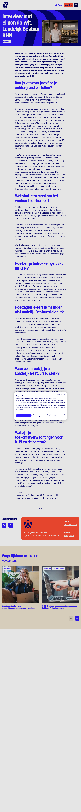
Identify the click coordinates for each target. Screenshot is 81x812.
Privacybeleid (60, 394)
